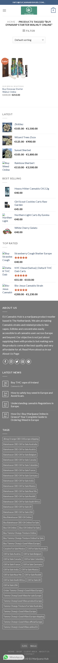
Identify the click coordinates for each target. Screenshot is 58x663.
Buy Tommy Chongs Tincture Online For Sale (23, 538)
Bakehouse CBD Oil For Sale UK (17, 506)
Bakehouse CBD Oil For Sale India (18, 480)
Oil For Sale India (11, 569)
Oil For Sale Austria (11, 554)
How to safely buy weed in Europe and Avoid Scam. (32, 394)
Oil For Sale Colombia (33, 559)
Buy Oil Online (9, 527)
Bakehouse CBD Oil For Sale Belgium (19, 454)
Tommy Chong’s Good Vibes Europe (19, 611)
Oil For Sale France (11, 564)
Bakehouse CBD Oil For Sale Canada (19, 460)
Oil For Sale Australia (37, 548)
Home (11, 21)
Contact (29, 654)
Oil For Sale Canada (12, 559)
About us (44, 651)
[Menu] (4, 10)
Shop (19, 651)
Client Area (30, 651)
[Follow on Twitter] (17, 361)
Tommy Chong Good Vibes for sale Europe (22, 595)
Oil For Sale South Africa (14, 580)
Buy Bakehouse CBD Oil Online (17, 517)
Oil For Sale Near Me (12, 574)
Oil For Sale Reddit (32, 574)
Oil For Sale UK (34, 580)
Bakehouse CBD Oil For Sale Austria (19, 449)
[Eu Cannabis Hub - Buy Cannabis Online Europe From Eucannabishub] (29, 10)
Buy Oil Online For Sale (29, 527)
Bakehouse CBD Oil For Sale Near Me (20, 491)
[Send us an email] (22, 361)
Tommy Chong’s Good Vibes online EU (20, 627)
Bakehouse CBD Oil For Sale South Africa (21, 501)
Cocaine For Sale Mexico (14, 548)
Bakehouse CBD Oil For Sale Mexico (19, 486)
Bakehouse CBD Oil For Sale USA (18, 512)
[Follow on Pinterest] (28, 361)
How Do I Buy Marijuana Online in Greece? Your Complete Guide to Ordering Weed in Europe (29, 416)
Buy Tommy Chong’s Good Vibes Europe (21, 543)
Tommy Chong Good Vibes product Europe (22, 601)
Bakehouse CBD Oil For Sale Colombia (20, 465)
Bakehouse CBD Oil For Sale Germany (20, 475)
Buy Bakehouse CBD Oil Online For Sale (21, 522)
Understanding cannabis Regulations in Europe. (32, 405)
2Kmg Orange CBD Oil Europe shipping (21, 439)
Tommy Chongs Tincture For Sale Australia (22, 606)
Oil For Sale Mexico (29, 569)
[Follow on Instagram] (11, 361)
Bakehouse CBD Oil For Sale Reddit (19, 496)
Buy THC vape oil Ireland (25, 382)
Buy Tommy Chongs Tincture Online (19, 533)
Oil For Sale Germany (32, 564)
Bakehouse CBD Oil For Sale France (19, 470)
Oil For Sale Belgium (32, 554)
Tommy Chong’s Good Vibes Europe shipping (23, 616)
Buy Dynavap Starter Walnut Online (12, 90)
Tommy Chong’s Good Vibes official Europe (22, 622)
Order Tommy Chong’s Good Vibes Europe (22, 590)
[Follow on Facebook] (5, 361)
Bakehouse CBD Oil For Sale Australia (20, 444)
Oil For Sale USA (10, 585)
